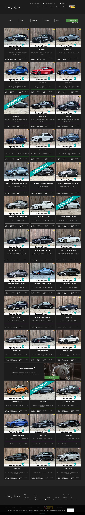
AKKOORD (71, 510)
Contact (65, 6)
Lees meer (30, 511)
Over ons (58, 6)
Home (38, 6)
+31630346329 (58, 499)
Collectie (45, 6)
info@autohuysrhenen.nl (38, 499)
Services (52, 6)
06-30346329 (49, 499)
